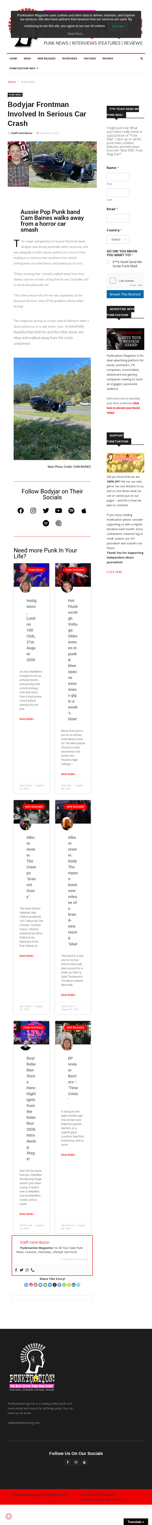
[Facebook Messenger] (40, 1285)
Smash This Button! (125, 294)
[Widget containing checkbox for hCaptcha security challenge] (125, 280)
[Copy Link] (69, 1285)
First (109, 184)
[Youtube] (58, 510)
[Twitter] (46, 510)
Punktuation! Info (22, 68)
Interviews (69, 58)
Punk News (28, 82)
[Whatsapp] (64, 1285)
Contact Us (118, 1499)
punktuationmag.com (74, 1259)
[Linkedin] (74, 1285)
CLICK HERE (114, 572)
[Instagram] (33, 510)
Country (114, 230)
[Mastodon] (59, 1285)
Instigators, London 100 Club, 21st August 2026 (31, 630)
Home (13, 58)
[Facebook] (20, 510)
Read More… (76, 33)
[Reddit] (36, 1285)
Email (112, 209)
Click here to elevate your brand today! (123, 408)
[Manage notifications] (9, 1516)
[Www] (58, 523)
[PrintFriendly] (78, 1285)
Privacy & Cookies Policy (95, 1499)
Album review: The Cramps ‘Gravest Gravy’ (31, 867)
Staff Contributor (22, 133)
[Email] (45, 1285)
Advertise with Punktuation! (98, 1494)
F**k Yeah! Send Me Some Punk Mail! (127, 264)
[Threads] (55, 1285)
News (27, 58)
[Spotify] (71, 510)
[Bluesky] (50, 1285)
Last (109, 199)
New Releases (46, 58)
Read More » (27, 719)
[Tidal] (46, 523)
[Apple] (84, 510)
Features (90, 58)
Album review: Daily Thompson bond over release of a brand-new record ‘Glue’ (73, 890)
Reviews (108, 58)
